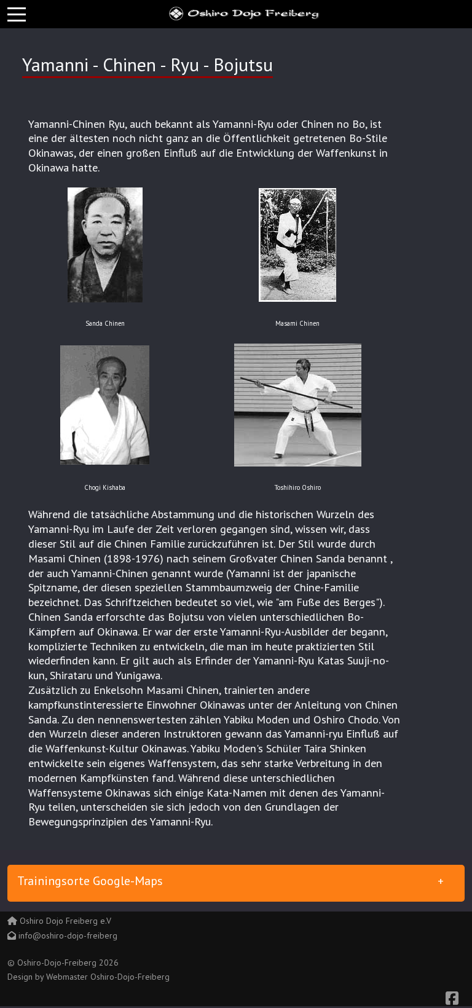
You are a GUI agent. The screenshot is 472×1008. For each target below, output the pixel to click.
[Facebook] (452, 998)
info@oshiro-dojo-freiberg (67, 935)
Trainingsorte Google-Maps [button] (90, 881)
